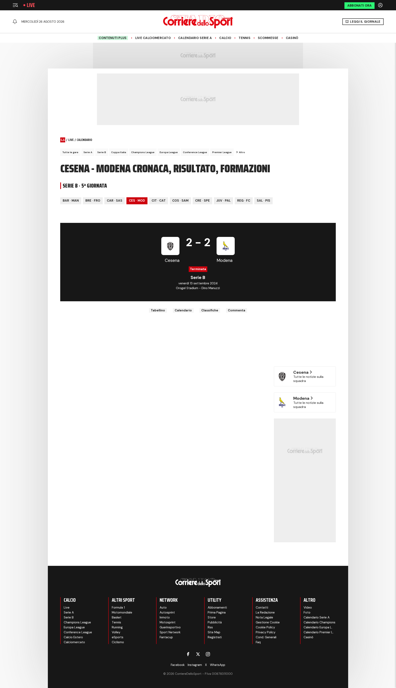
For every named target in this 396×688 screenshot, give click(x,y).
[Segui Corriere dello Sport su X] (198, 654)
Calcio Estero (73, 637)
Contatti (262, 607)
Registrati (215, 637)
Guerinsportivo (170, 627)
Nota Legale (264, 617)
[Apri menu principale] (15, 5)
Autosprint (167, 612)
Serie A (88, 152)
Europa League (169, 152)
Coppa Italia (118, 152)
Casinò (292, 38)
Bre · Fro (92, 201)
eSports (117, 637)
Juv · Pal (223, 201)
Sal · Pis (263, 201)
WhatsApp (217, 665)
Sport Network (170, 632)
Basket (116, 617)
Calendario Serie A (195, 38)
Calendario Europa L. (318, 627)
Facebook (178, 665)
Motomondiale (122, 612)
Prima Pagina (217, 612)
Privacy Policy (265, 632)
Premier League (222, 152)
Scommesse (268, 38)
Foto (307, 612)
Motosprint (168, 622)
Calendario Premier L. (319, 632)
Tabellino (158, 310)
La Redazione (265, 612)
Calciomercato (74, 642)
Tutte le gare (70, 152)
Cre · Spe (202, 201)
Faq (258, 642)
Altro (242, 152)
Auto (163, 607)
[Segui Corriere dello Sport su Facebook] (188, 654)
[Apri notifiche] (14, 21)
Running (117, 627)
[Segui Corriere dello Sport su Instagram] (207, 654)
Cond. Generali (266, 637)
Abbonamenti (217, 607)
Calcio (225, 38)
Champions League (142, 152)
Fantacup (166, 637)
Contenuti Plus (112, 38)
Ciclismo (118, 642)
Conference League (195, 152)
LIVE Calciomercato (153, 38)
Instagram (195, 665)
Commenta (236, 310)
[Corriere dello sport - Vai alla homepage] (198, 21)
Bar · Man (71, 201)
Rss (210, 627)
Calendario (183, 310)
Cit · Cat (159, 201)
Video (308, 607)
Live (31, 5)
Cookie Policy (265, 627)
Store (212, 617)
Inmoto (165, 617)
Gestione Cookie (268, 622)
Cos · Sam (180, 201)
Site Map (214, 632)
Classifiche (209, 310)
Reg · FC (243, 201)
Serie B (101, 152)
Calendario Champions (319, 622)
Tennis (244, 38)
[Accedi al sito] (381, 5)
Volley (116, 632)
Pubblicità (215, 622)
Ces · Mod (137, 201)
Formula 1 (118, 607)
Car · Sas (114, 201)
